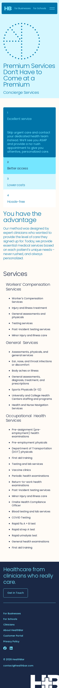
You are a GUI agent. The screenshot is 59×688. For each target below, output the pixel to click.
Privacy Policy (11, 641)
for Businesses (22, 8)
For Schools (10, 619)
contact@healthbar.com (18, 665)
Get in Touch (15, 593)
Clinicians (9, 624)
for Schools (39, 8)
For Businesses (12, 613)
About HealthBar (13, 630)
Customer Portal (13, 635)
